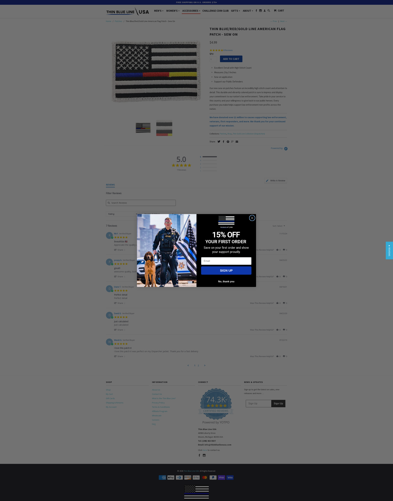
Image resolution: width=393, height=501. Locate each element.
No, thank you (226, 281)
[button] (389, 250)
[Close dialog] (252, 218)
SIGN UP (226, 270)
